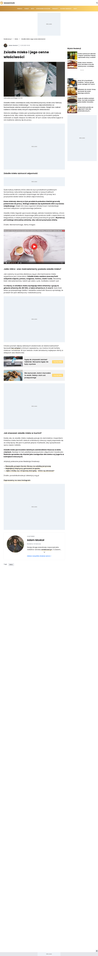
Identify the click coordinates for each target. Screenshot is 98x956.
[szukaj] (97, 3)
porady (26, 8)
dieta (32, 8)
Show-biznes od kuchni (43, 8)
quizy (75, 8)
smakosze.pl (46, 549)
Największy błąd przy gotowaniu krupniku (23, 468)
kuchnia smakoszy (65, 8)
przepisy (19, 8)
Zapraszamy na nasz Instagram (17, 480)
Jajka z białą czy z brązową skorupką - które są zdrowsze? (30, 471)
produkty (55, 8)
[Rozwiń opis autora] (44, 552)
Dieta (16, 39)
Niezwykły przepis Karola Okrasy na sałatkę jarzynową (28, 466)
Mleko (11, 564)
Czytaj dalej (58, 362)
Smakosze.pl (7, 39)
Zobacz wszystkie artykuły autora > (39, 556)
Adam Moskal (13, 45)
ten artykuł (15, 348)
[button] (97, 951)
